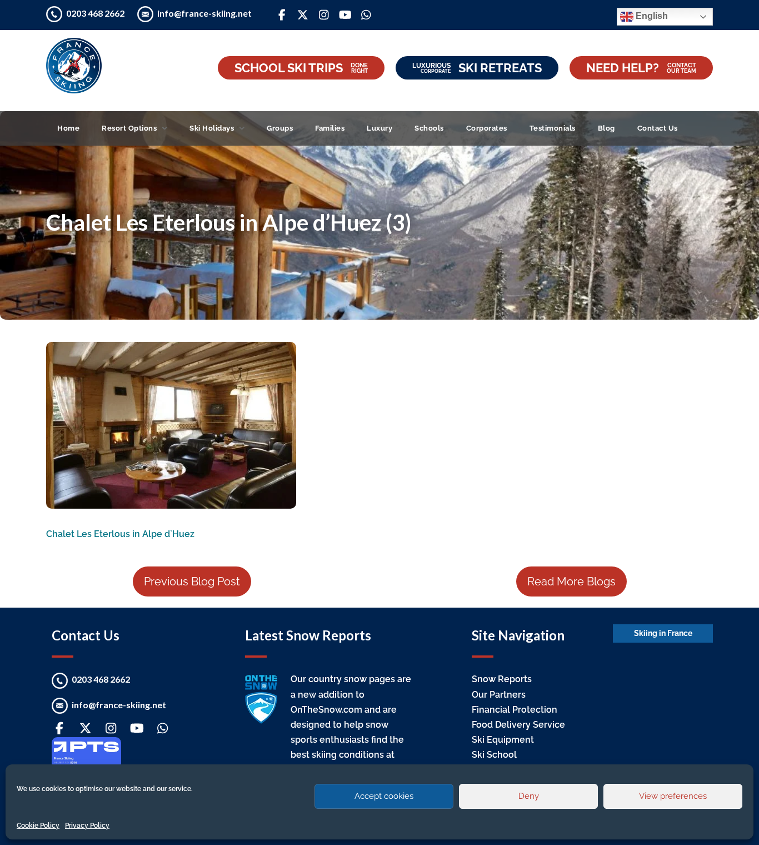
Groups (280, 128)
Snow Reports (502, 679)
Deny (528, 796)
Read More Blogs (571, 581)
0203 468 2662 (96, 13)
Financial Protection (514, 709)
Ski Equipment (503, 739)
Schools (429, 128)
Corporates (486, 128)
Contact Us (657, 128)
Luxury (379, 128)
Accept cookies (383, 796)
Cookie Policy (38, 825)
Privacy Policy (87, 825)
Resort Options (129, 128)
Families (329, 128)
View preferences (673, 796)
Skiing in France (663, 633)
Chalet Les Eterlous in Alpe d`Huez (120, 534)
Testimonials (553, 128)
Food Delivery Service (518, 724)
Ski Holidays (211, 128)
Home (68, 128)
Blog (606, 128)
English (650, 16)
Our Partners (499, 694)
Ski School (494, 754)
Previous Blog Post (192, 581)
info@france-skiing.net (204, 13)
